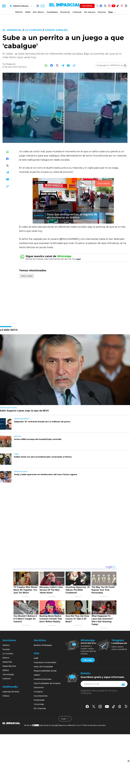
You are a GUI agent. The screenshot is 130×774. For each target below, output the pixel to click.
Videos (6, 696)
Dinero (6, 657)
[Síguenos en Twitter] (105, 5)
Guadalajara (52, 12)
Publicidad (39, 700)
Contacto (38, 691)
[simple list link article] (65, 370)
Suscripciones (40, 696)
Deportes (7, 662)
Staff (36, 658)
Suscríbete (87, 6)
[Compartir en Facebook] (51, 65)
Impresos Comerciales (45, 662)
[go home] (11, 723)
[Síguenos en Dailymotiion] (126, 706)
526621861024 (88, 643)
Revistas (102, 12)
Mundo (6, 649)
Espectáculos (9, 666)
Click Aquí (87, 660)
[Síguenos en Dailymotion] (126, 5)
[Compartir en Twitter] (57, 65)
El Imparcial (12, 30)
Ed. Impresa (89, 12)
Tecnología (8, 674)
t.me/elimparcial (119, 643)
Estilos (6, 670)
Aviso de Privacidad (43, 666)
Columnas (77, 12)
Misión (37, 675)
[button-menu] (4, 6)
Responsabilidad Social (45, 671)
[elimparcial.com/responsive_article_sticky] (128, 760)
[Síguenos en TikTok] (118, 5)
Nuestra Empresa (42, 679)
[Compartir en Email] (68, 65)
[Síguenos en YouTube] (113, 5)
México (6, 645)
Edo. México (38, 12)
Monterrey (65, 12)
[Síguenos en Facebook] (101, 5)
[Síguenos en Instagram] (109, 5)
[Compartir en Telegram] (63, 65)
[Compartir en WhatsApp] (46, 65)
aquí (78, 259)
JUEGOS (18, 12)
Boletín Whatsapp (43, 645)
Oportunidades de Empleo (47, 683)
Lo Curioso (34, 30)
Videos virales (56, 30)
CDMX (27, 12)
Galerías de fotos (11, 691)
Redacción (11, 64)
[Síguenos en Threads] (122, 5)
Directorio (39, 687)
